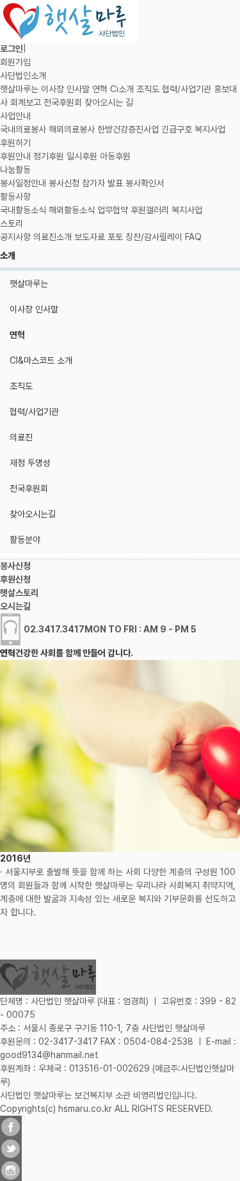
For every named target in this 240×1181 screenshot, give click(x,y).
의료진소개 (52, 237)
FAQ (193, 237)
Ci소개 (122, 89)
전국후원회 (63, 102)
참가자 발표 (102, 183)
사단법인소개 (23, 75)
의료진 (21, 437)
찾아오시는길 (33, 514)
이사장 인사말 (65, 89)
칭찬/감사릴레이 (153, 237)
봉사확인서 (144, 183)
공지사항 (15, 237)
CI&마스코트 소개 (41, 360)
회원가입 (15, 62)
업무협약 (112, 210)
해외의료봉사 (72, 129)
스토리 (11, 223)
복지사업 (210, 129)
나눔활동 (15, 170)
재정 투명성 (30, 463)
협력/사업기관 (186, 89)
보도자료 (89, 237)
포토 (115, 237)
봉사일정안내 (23, 183)
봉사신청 (64, 183)
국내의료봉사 (23, 129)
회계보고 (25, 102)
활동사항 (15, 196)
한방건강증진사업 (128, 129)
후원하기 (15, 143)
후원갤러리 (150, 210)
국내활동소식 (23, 210)
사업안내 (15, 116)
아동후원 (115, 156)
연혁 (100, 89)
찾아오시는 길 (108, 102)
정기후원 (48, 156)
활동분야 (25, 539)
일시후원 (82, 156)
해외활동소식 (72, 210)
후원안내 (15, 156)
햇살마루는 (19, 89)
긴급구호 (176, 129)
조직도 (147, 89)
